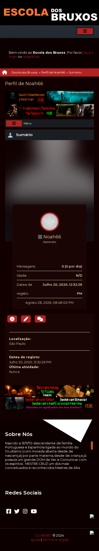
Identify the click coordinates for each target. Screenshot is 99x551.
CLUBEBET (43, 535)
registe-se (31, 57)
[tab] (12, 318)
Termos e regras (55, 540)
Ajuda (35, 540)
